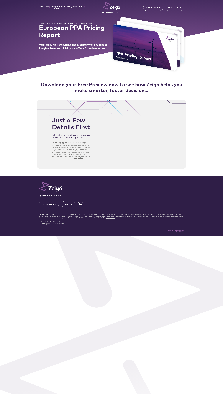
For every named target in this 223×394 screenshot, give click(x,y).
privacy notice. (78, 158)
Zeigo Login (174, 8)
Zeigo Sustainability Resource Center (67, 8)
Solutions (44, 7)
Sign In (68, 204)
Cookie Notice (56, 221)
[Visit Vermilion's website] (179, 231)
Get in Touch (153, 8)
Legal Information (45, 221)
